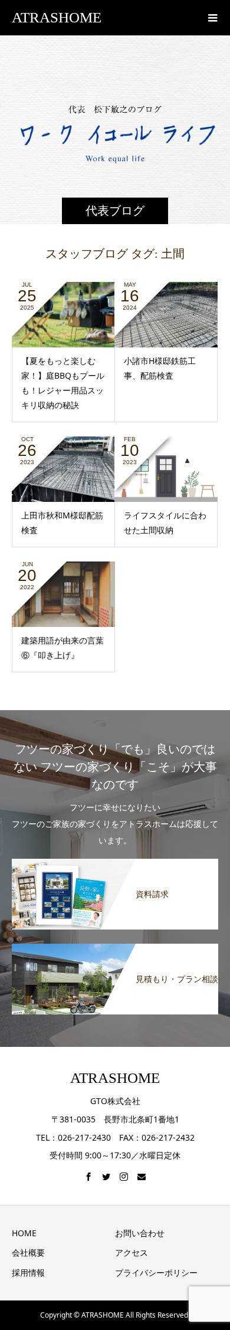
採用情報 (28, 1272)
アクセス (131, 1252)
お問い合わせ (140, 1233)
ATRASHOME (56, 17)
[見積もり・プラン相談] (115, 948)
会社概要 (28, 1252)
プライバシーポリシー (156, 1272)
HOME (24, 1233)
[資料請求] (115, 863)
